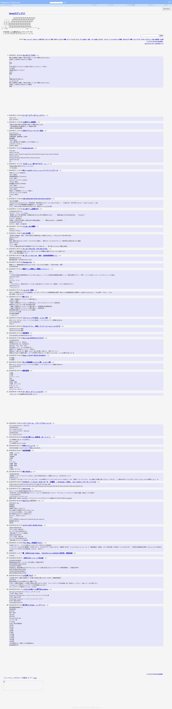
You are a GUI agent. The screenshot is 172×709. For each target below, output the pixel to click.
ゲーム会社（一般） (85, 39)
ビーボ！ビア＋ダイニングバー (33, 115)
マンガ (73, 39)
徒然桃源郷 (26, 450)
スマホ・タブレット (146, 39)
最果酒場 (25, 370)
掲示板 (157, 39)
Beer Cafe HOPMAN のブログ (33, 338)
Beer (25, 39)
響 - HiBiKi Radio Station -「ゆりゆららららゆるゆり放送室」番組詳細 (47, 553)
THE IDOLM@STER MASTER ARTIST (36, 199)
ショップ (135, 39)
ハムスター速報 (28, 290)
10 (155, 41)
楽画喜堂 (25, 333)
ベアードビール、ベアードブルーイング (36, 423)
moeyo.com (26, 488)
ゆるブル (25, 501)
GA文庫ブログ (27, 575)
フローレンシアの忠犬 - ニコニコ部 (35, 318)
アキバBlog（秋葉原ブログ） (32, 543)
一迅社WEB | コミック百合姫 (32, 558)
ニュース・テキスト (32, 39)
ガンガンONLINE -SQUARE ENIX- (35, 249)
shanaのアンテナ (17, 13)
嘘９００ (25, 297)
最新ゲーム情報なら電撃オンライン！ (36, 269)
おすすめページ (159, 43)
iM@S (55, 39)
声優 (131, 39)
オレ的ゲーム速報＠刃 (30, 209)
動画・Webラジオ (124, 39)
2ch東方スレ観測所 (29, 122)
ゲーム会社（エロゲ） (98, 39)
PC (139, 39)
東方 (52, 39)
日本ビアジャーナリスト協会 (32, 130)
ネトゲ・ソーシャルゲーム (111, 39)
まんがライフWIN (28, 55)
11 (156, 41)
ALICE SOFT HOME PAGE (32, 525)
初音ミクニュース (28, 445)
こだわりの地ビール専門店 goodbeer (35, 589)
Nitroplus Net (27, 262)
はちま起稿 (26, 233)
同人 (43, 39)
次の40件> (160, 41)
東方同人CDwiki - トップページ (33, 605)
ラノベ (68, 39)
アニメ (77, 39)
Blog (153, 39)
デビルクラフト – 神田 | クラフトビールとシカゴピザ (41, 326)
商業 (65, 39)
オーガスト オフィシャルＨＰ (33, 392)
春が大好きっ (27, 471)
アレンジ (47, 39)
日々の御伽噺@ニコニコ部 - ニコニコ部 (36, 362)
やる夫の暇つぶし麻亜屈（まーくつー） (37, 437)
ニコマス (60, 39)
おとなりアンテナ (149, 43)
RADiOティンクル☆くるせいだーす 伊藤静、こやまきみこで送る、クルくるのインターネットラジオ (59, 482)
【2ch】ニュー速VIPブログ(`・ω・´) (35, 164)
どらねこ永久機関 (28, 226)
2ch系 (39, 39)
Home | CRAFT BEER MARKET (34, 355)
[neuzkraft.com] (27, 148)
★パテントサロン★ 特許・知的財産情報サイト (40, 255)
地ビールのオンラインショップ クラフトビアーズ (40, 170)
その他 (161, 39)
